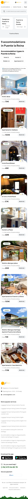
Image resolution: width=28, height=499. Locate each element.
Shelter (6, 61)
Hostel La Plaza (7, 230)
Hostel (18, 57)
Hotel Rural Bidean (8, 163)
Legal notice (5, 487)
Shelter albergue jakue (10, 263)
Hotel (6, 57)
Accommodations (5, 7)
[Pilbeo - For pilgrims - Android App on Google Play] (21, 460)
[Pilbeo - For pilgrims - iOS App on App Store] (7, 460)
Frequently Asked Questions (14, 489)
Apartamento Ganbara (10, 130)
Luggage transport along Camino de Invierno (13, 426)
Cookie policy (22, 487)
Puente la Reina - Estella (19, 22)
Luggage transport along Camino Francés (13, 405)
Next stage (20, 27)
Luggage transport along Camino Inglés (12, 417)
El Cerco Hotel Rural (9, 196)
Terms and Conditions (14, 487)
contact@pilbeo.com (9, 394)
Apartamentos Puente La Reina (13, 296)
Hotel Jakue (6, 96)
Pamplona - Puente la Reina (6, 21)
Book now (21, 101)
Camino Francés (17, 7)
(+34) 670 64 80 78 (9, 467)
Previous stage (7, 26)
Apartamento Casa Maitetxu (12, 365)
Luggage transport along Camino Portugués (13, 408)
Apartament (18, 61)
